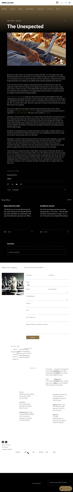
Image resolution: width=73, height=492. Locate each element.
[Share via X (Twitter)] (12, 184)
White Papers (30, 9)
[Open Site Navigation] (69, 2)
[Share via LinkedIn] (17, 184)
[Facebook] (3, 442)
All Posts (4, 9)
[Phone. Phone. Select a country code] (29, 285)
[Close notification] (70, 481)
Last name (52, 275)
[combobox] (59, 292)
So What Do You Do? (47, 206)
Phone (28, 282)
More (57, 9)
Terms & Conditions (6, 445)
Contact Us (15, 359)
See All (69, 199)
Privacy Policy (5, 447)
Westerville (57, 379)
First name (29, 275)
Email (28, 289)
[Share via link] (21, 184)
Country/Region (30, 296)
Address (28, 303)
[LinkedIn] (6, 442)
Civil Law (50, 9)
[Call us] (65, 2)
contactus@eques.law (24, 355)
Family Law (40, 9)
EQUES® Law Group (8, 2)
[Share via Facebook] (8, 184)
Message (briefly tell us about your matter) (37, 324)
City (27, 310)
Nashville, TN (56, 404)
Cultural (12, 9)
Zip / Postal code (31, 317)
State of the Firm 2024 (12, 206)
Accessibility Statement (7, 449)
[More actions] (65, 21)
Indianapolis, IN (23, 412)
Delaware (55, 414)
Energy (21, 9)
